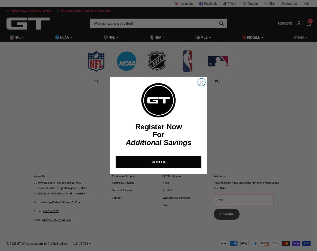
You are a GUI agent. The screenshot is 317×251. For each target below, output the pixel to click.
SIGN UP (158, 162)
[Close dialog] (201, 82)
